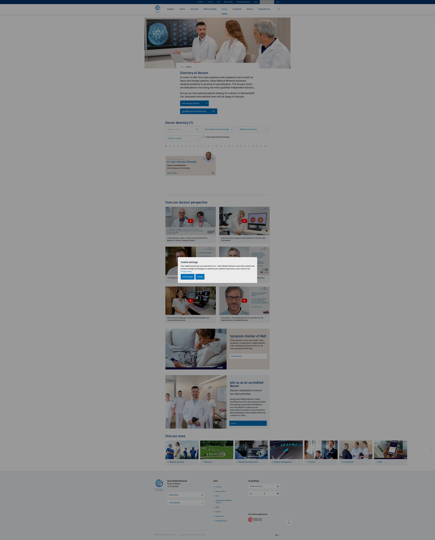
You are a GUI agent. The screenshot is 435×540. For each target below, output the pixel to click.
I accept (200, 277)
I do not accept (187, 277)
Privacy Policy (186, 271)
